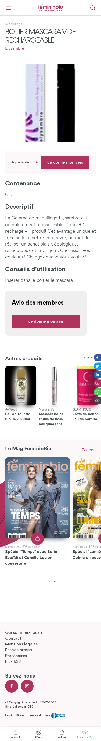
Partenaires (16, 656)
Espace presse (18, 650)
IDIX (30, 706)
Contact (13, 638)
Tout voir (88, 449)
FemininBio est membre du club (28, 715)
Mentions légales (21, 644)
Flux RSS (13, 661)
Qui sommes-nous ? (24, 632)
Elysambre (14, 49)
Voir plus (90, 357)
